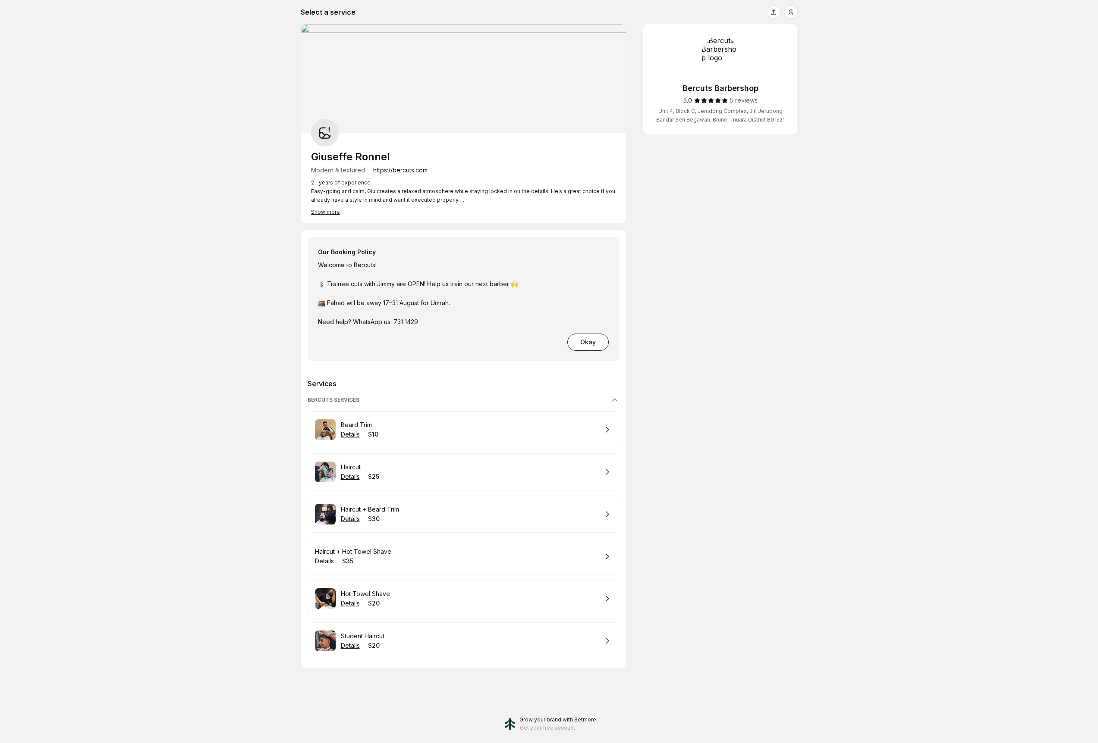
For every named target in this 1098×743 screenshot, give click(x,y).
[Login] (791, 12)
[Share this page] (773, 12)
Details (350, 434)
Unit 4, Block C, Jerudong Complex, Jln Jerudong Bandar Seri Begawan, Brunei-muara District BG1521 (720, 115)
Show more (325, 212)
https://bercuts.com (400, 170)
